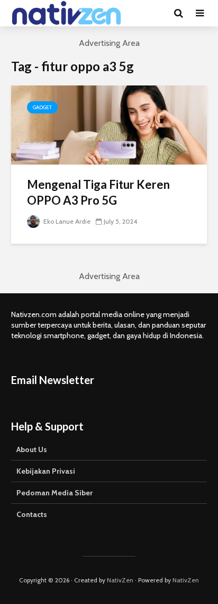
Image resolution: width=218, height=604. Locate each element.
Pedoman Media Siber (54, 492)
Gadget (42, 107)
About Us (31, 449)
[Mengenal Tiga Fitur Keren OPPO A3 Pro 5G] (109, 124)
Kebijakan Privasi (45, 471)
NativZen (120, 580)
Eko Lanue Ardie (66, 221)
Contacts (31, 514)
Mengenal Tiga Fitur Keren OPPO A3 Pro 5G (98, 192)
